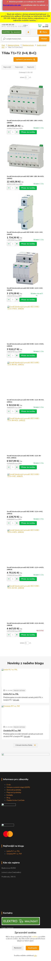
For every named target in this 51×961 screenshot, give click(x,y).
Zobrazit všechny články (23, 745)
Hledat (44, 39)
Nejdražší (30, 67)
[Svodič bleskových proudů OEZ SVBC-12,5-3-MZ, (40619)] (25, 268)
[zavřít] (48, 14)
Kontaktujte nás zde (12, 5)
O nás (9, 785)
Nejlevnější (19, 67)
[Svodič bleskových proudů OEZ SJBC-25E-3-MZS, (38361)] (25, 100)
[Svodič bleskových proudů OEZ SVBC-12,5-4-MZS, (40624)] (25, 547)
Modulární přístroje (19, 690)
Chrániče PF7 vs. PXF (12, 731)
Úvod (3, 45)
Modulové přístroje (13, 45)
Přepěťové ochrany (28, 45)
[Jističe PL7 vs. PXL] (25, 678)
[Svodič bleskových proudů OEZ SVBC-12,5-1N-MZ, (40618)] (25, 603)
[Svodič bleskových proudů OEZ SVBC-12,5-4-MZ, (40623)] (25, 491)
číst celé (16, 700)
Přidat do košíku (28, 132)
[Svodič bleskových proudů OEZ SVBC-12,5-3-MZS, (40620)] (25, 324)
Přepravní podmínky (14, 792)
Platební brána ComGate (15, 800)
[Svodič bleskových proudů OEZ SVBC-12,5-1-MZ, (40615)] (25, 212)
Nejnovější (7, 67)
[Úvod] (12, 32)
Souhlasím (32, 948)
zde (35, 956)
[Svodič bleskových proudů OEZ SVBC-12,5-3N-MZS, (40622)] (25, 436)
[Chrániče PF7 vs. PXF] (25, 714)
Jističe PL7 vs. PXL (11, 694)
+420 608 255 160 (8, 25)
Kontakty (10, 795)
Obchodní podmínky (14, 790)
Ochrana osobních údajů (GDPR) (18, 787)
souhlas (34, 937)
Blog (8, 798)
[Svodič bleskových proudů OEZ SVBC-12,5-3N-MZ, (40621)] (25, 380)
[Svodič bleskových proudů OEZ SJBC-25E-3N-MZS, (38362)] (25, 156)
